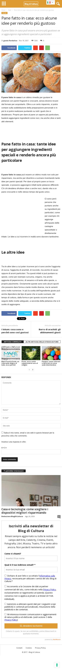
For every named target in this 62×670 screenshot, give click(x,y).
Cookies (29, 648)
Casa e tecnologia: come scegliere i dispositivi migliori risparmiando (24, 511)
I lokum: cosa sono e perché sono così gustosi (15, 331)
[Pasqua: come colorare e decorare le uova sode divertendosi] (51, 353)
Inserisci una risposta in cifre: (13, 442)
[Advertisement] (23, 215)
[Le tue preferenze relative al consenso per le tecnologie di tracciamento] (57, 665)
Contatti (19, 648)
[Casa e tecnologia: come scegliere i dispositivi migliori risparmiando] (31, 490)
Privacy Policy (40, 648)
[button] (57, 4)
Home (3, 10)
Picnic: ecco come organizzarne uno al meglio (30, 363)
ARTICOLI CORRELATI (12, 342)
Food (9, 10)
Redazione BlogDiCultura (12, 516)
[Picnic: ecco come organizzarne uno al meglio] (31, 353)
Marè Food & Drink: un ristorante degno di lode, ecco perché (10, 363)
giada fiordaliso (10, 40)
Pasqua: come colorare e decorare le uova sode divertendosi (51, 363)
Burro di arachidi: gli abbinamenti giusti (50, 331)
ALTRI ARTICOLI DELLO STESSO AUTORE (42, 342)
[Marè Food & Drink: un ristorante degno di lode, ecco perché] (10, 353)
